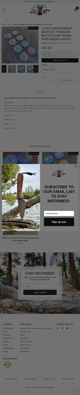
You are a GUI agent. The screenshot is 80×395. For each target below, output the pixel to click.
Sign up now (59, 222)
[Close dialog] (75, 166)
